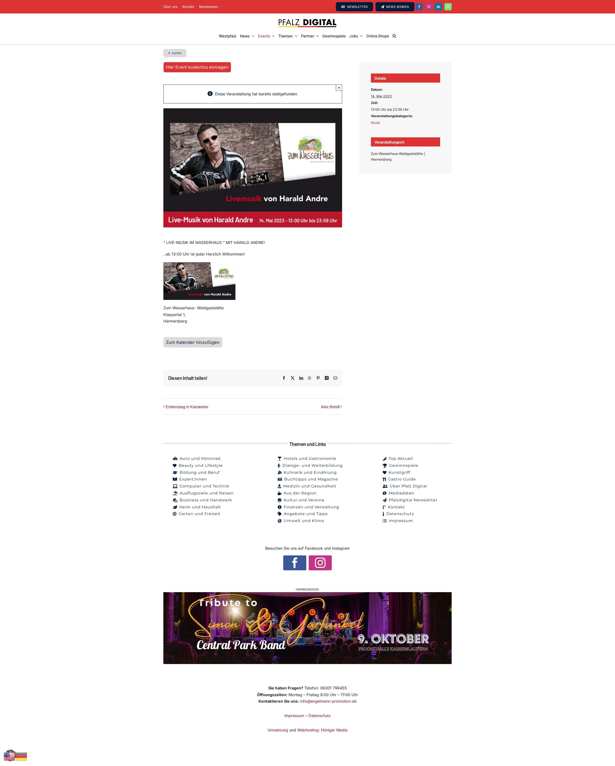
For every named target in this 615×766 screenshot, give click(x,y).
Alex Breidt (330, 406)
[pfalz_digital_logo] (307, 20)
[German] (22, 756)
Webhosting (308, 730)
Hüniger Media (334, 730)
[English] (10, 756)
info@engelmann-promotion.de (328, 701)
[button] (394, 36)
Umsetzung (278, 730)
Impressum (294, 715)
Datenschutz (319, 715)
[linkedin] (438, 6)
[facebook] (419, 6)
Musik (375, 123)
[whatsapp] (448, 6)
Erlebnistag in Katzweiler (187, 406)
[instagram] (428, 6)
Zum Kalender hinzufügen (193, 342)
